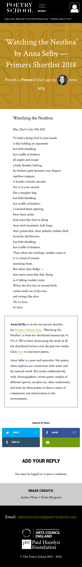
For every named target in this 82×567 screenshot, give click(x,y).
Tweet (15, 433)
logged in (37, 474)
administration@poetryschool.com (47, 517)
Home (6, 19)
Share (63, 432)
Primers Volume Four (28, 330)
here (20, 352)
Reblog (15, 442)
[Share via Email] (61, 442)
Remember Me (43, 55)
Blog (12, 19)
